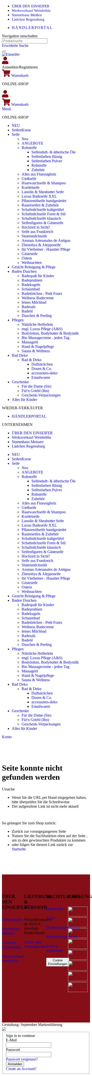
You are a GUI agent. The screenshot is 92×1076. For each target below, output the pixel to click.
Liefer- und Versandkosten (35, 944)
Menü (6, 109)
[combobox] (24, 40)
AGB (50, 918)
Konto (7, 737)
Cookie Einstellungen (57, 962)
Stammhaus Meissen (27, 442)
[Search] (4, 51)
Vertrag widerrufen (54, 948)
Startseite (19, 849)
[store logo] (11, 54)
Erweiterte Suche (15, 45)
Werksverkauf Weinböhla (31, 11)
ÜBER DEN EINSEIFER (30, 6)
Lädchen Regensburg (28, 19)
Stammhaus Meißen (27, 15)
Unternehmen (12, 919)
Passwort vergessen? (22, 1059)
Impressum (54, 909)
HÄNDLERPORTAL (32, 28)
